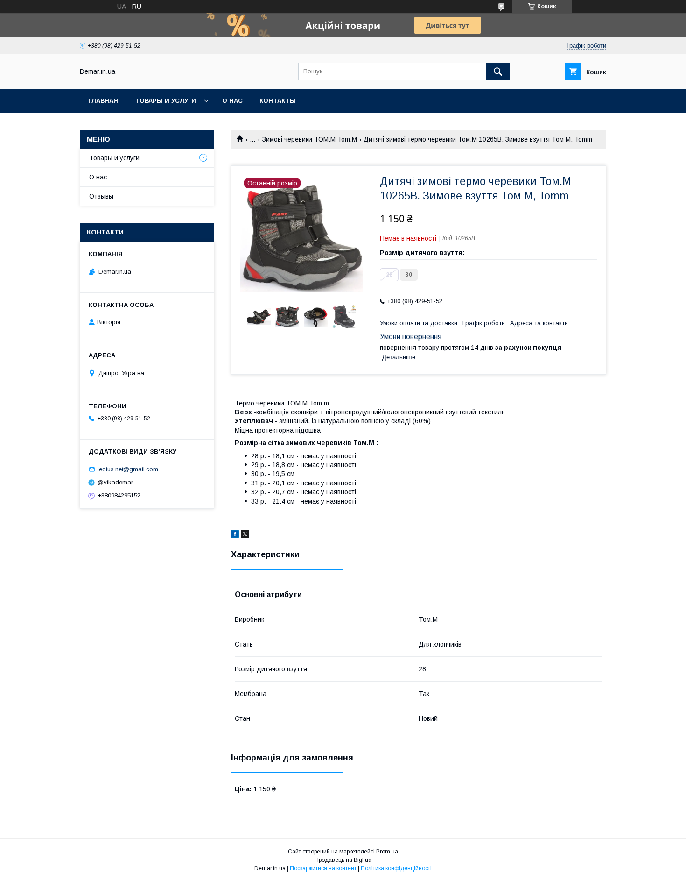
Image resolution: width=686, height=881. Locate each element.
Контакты (277, 100)
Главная (103, 100)
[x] (245, 535)
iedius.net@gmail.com (128, 469)
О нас (232, 100)
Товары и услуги (165, 100)
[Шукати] (498, 71)
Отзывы (101, 196)
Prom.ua (387, 851)
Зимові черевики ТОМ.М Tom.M (309, 139)
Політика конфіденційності (396, 868)
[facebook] (235, 535)
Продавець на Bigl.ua (343, 860)
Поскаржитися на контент (323, 868)
